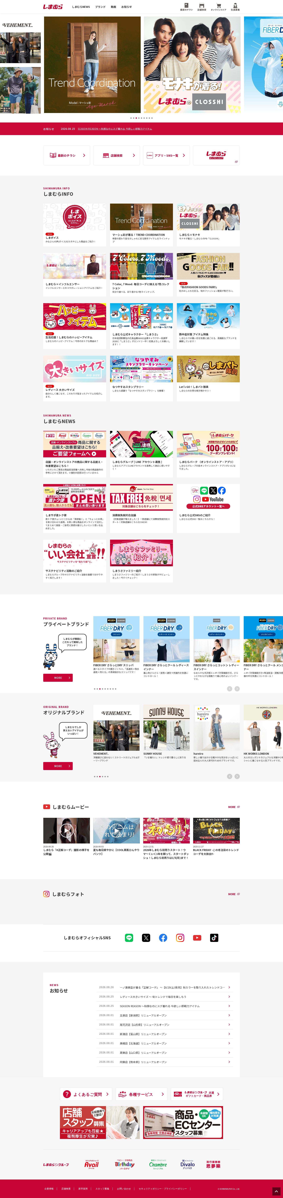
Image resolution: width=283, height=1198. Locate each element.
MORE (58, 678)
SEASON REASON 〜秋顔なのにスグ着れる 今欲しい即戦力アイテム (160, 1006)
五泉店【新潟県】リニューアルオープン (143, 1015)
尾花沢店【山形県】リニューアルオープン (144, 1024)
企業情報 (49, 1188)
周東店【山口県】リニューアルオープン (143, 1052)
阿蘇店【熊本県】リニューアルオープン (143, 1062)
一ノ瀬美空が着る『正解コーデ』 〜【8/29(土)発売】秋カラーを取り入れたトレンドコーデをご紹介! (133, 128)
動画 (113, 6)
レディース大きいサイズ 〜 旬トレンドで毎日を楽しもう (153, 996)
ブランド (100, 6)
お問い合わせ (124, 1188)
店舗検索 (66, 1188)
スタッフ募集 (102, 1188)
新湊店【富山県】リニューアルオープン (143, 1034)
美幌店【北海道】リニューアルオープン (143, 1043)
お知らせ (126, 6)
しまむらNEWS (81, 6)
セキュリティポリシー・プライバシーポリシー (163, 1188)
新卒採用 (83, 1188)
